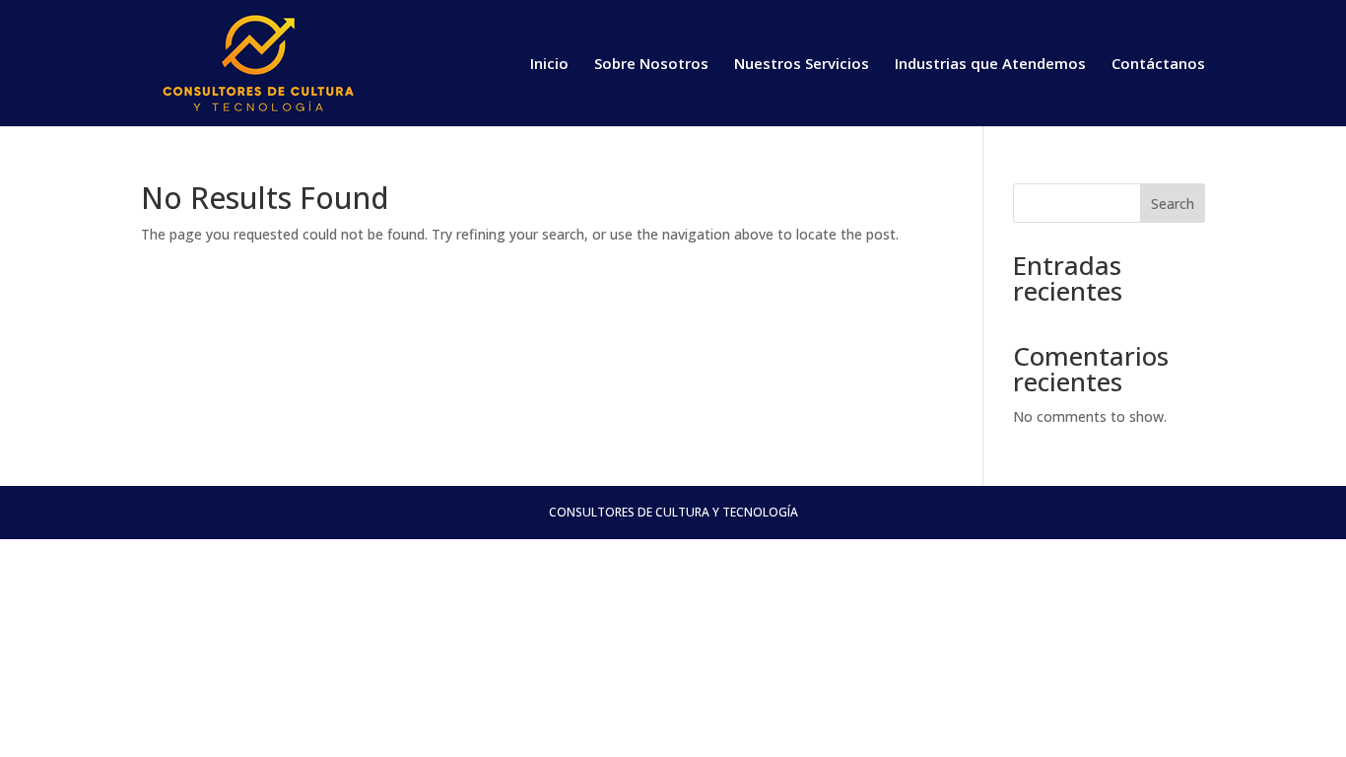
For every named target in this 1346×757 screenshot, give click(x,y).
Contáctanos (1158, 64)
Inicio (549, 64)
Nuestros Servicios (801, 64)
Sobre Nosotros (651, 64)
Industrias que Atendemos (990, 64)
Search (1172, 203)
